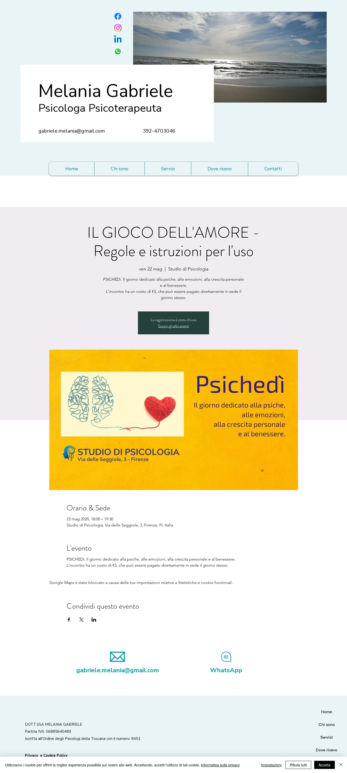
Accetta (324, 764)
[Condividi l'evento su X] (81, 620)
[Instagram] (117, 28)
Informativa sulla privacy (220, 764)
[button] (168, 169)
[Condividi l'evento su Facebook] (69, 620)
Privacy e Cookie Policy (46, 755)
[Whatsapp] (117, 51)
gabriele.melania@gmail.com (71, 130)
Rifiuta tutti (298, 764)
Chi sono (327, 724)
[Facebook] (117, 16)
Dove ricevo (326, 750)
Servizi (326, 737)
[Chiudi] (341, 765)
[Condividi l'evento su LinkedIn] (93, 620)
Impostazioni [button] (271, 764)
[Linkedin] (117, 39)
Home (326, 711)
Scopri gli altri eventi (173, 326)
